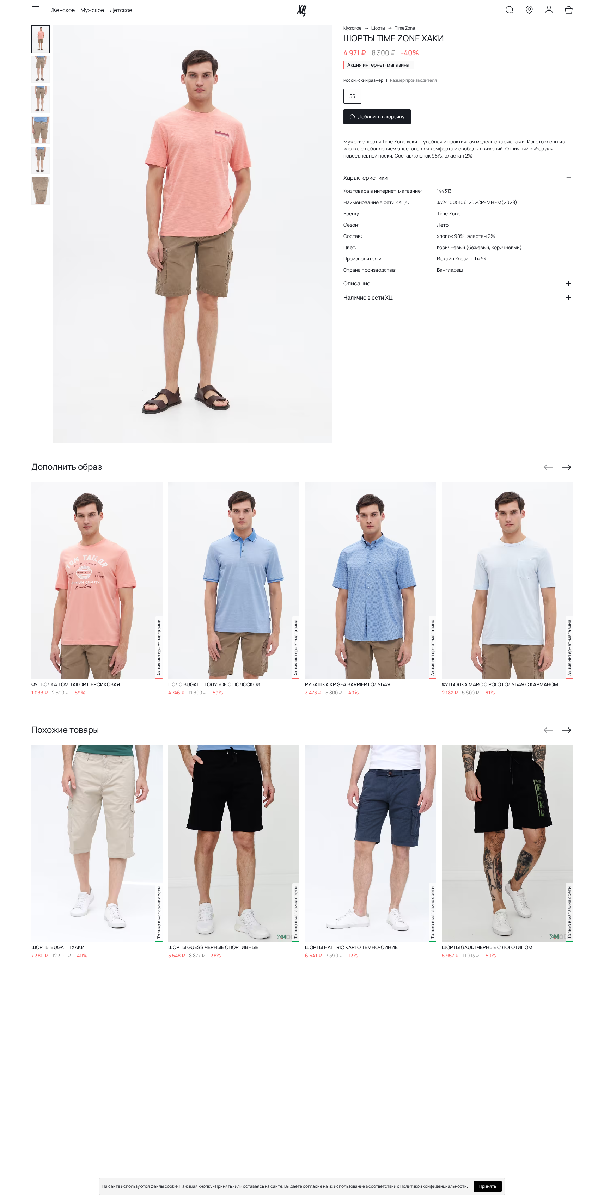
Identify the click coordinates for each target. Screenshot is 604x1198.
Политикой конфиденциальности (433, 1186)
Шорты (378, 28)
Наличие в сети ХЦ (368, 297)
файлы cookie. (165, 1186)
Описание (356, 283)
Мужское (92, 10)
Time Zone (405, 28)
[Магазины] (529, 11)
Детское (121, 10)
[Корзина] (569, 11)
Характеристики (365, 178)
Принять (487, 1186)
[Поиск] (509, 11)
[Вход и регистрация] (549, 11)
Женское (63, 10)
